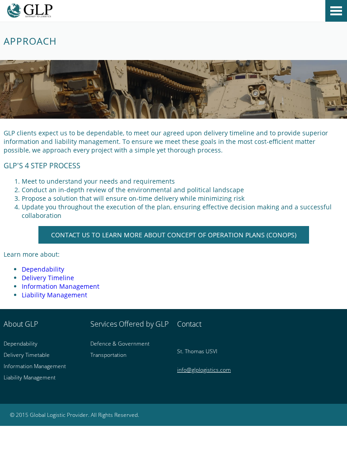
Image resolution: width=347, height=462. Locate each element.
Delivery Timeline (48, 277)
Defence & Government (120, 343)
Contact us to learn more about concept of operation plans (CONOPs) (173, 235)
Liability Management (54, 295)
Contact (189, 324)
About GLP (21, 324)
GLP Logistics (173, 12)
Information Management (60, 286)
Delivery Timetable (27, 355)
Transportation (108, 355)
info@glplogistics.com (204, 370)
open (336, 11)
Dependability (43, 269)
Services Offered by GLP (129, 324)
